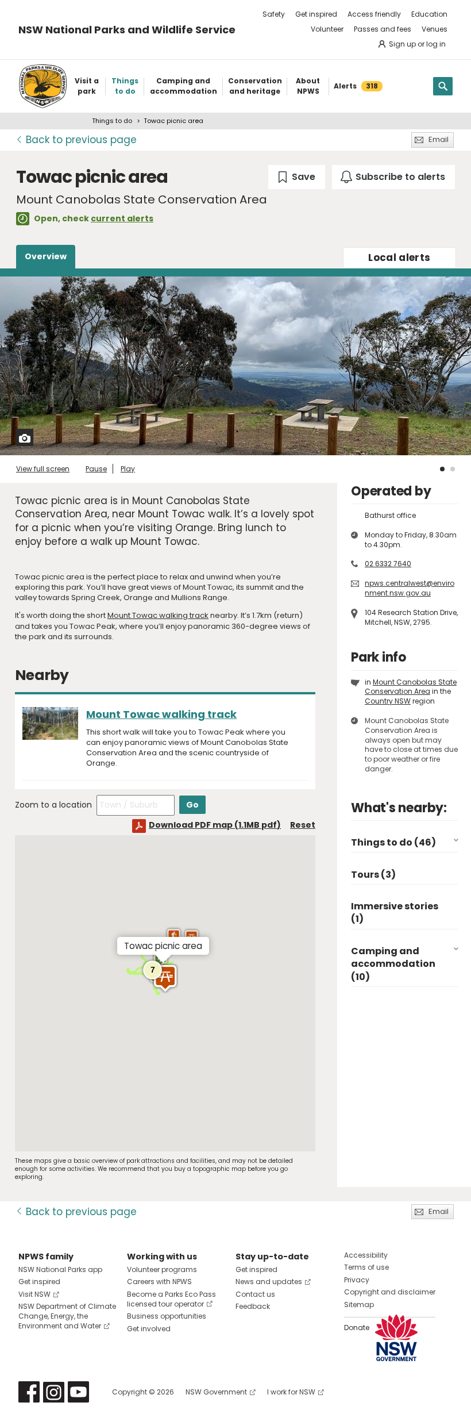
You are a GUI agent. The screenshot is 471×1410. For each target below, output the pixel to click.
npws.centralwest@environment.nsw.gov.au (409, 588)
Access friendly (374, 14)
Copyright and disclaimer (389, 1292)
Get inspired (316, 14)
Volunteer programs (162, 1269)
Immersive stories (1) (394, 912)
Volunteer (327, 29)
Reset (302, 825)
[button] (165, 978)
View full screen (43, 469)
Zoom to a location (53, 804)
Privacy (356, 1280)
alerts (399, 257)
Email (438, 139)
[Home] (42, 86)
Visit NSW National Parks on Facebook (29, 1392)
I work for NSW (291, 1392)
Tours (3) (373, 874)
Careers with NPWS (159, 1281)
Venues (434, 29)
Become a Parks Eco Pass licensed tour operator (171, 1299)
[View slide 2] (452, 469)
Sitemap (359, 1304)
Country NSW (388, 701)
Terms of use (366, 1267)
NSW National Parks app (60, 1269)
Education (429, 14)
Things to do (112, 120)
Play (128, 469)
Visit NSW (34, 1294)
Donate (356, 1327)
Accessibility (366, 1255)
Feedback (252, 1306)
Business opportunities (166, 1316)
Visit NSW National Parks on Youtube (78, 1392)
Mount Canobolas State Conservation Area (411, 687)
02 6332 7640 (388, 563)
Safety (273, 14)
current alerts (122, 218)
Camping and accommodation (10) (393, 963)
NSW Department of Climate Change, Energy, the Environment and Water (67, 1316)
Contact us (255, 1294)
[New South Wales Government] (396, 1338)
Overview (46, 256)
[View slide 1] (442, 469)
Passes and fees (382, 29)
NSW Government (216, 1392)
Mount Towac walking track (158, 615)
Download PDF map (215, 825)
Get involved (149, 1329)
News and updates (268, 1281)
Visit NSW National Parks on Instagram (53, 1392)
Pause (96, 469)
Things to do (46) (393, 842)
